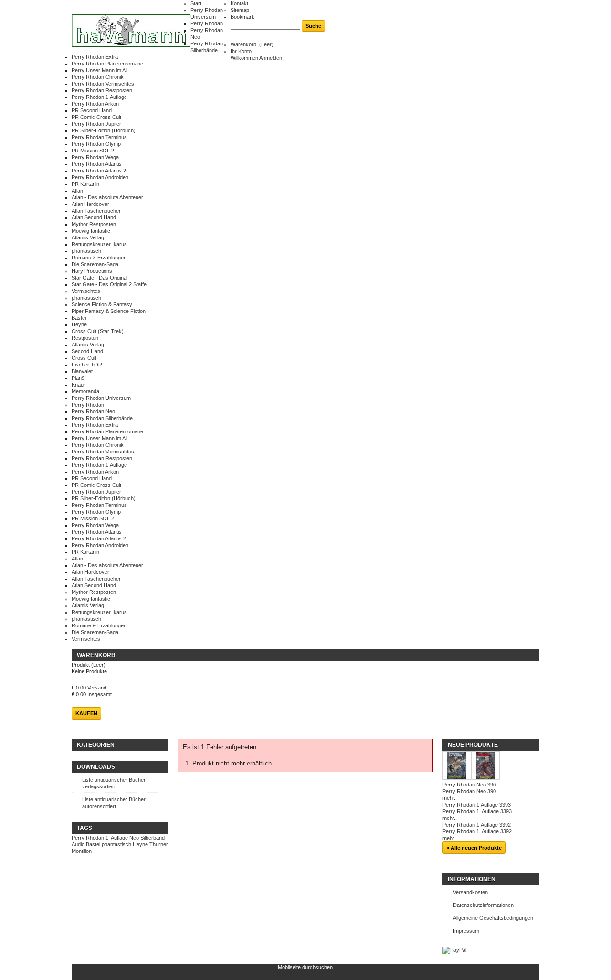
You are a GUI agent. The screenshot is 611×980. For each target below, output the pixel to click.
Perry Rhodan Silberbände (102, 418)
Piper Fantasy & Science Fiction (109, 311)
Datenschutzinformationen (483, 905)
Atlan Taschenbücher (96, 211)
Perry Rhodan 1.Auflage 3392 (476, 825)
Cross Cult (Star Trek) (98, 331)
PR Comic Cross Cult (96, 117)
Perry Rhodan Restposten (102, 90)
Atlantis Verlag (88, 237)
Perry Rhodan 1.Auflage (99, 97)
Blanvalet (82, 371)
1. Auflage (116, 837)
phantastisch (116, 844)
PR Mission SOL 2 (93, 150)
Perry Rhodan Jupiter (96, 124)
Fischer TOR (87, 364)
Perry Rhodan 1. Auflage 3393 (477, 811)
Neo (134, 837)
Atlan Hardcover (90, 204)
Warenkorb (96, 655)
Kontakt (239, 3)
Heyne (79, 324)
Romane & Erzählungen (99, 257)
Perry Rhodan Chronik (98, 77)
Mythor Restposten (94, 224)
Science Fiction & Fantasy (102, 304)
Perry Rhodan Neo (93, 411)
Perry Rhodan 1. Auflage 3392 (477, 831)
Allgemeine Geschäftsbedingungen (493, 918)
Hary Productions (92, 271)
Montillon (82, 851)
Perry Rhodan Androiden (100, 177)
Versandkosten (470, 892)
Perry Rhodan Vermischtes (103, 83)
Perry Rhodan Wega (95, 157)
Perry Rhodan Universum (101, 398)
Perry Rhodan (206, 23)
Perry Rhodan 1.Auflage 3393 (476, 805)
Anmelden (270, 58)
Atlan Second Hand (94, 217)
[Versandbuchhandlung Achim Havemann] (131, 31)
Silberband (152, 837)
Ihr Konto (241, 51)
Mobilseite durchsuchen (305, 967)
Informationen (471, 879)
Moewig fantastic (91, 231)
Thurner (158, 844)
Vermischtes (86, 291)
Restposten (85, 338)
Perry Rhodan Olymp (96, 144)
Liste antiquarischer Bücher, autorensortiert (114, 803)
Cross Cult (84, 358)
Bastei (79, 318)
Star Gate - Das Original (99, 277)
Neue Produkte (473, 745)
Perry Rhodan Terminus (99, 137)
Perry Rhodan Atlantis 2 (99, 170)
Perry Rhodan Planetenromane (107, 63)
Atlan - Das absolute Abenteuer (107, 197)
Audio (78, 844)
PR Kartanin (85, 184)
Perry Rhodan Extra (95, 57)
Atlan (77, 191)
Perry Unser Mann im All (99, 70)
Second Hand (87, 351)
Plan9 (78, 378)
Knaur (78, 385)
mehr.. (449, 798)
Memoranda (85, 391)
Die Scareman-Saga (95, 264)
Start (195, 3)
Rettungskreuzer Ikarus (99, 244)
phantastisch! (87, 251)
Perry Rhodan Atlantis (97, 164)
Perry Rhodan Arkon (95, 104)
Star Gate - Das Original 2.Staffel (109, 284)
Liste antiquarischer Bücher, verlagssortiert (114, 783)
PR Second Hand (92, 110)
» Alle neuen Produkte (474, 848)
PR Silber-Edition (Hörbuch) (104, 130)
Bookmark (242, 17)
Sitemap (240, 10)
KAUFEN (86, 713)
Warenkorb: (252, 44)
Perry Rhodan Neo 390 (469, 784)
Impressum (466, 931)
